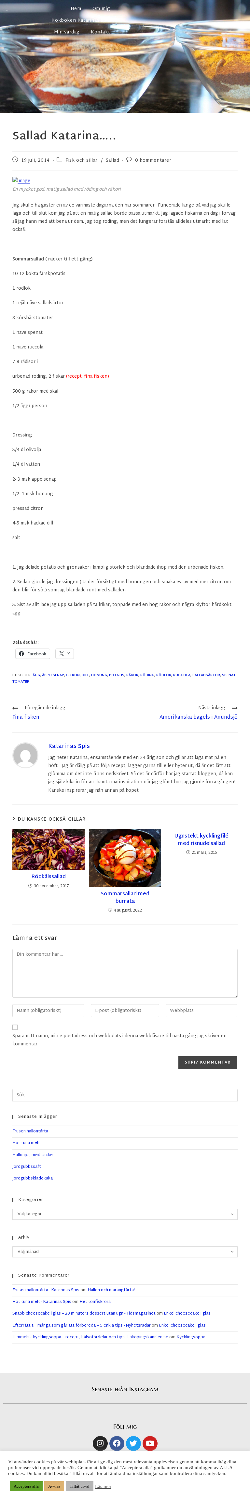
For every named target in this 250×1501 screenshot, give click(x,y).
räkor (132, 675)
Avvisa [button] (54, 1486)
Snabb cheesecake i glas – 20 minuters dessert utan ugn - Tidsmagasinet (84, 1314)
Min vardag (67, 32)
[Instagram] (100, 1443)
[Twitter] (133, 1443)
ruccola (181, 675)
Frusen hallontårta (30, 1131)
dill (85, 675)
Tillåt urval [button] (80, 1486)
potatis (116, 675)
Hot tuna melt (26, 1143)
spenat (229, 675)
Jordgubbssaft (26, 1167)
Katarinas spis (69, 746)
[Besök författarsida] (25, 755)
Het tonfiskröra (95, 1302)
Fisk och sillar (81, 161)
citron (73, 675)
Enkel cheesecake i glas (187, 1314)
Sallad (112, 161)
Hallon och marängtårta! (111, 1290)
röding (147, 675)
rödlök (163, 675)
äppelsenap (53, 675)
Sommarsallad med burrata (125, 898)
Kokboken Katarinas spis (80, 21)
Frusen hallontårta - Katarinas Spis (45, 1290)
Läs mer (103, 1486)
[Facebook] (116, 1443)
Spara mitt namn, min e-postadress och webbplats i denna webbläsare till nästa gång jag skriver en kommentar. (119, 1040)
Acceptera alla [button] (26, 1486)
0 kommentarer (153, 161)
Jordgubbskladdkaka (32, 1178)
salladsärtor (206, 675)
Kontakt (100, 32)
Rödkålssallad (48, 877)
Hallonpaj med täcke (32, 1155)
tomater (20, 681)
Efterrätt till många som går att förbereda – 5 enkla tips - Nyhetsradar (81, 1326)
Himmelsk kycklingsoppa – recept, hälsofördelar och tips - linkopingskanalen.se (90, 1337)
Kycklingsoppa (190, 1337)
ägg (36, 675)
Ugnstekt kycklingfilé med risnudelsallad (201, 840)
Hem (76, 9)
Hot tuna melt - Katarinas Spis (41, 1302)
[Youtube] (150, 1443)
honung (99, 675)
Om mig (101, 9)
